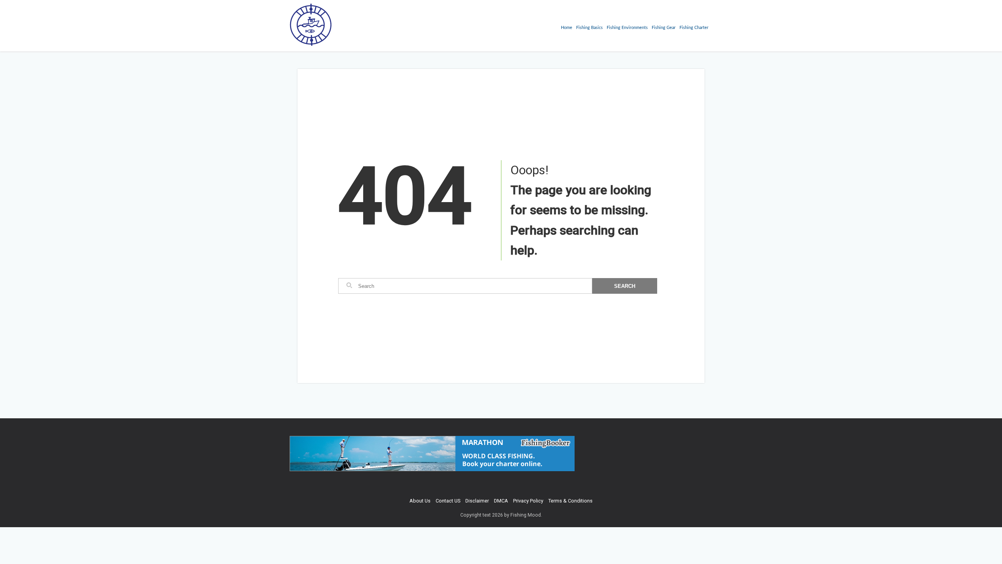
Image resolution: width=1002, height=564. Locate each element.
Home (566, 27)
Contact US (448, 501)
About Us (420, 501)
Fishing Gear (664, 27)
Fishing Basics (589, 27)
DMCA (501, 501)
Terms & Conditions (570, 501)
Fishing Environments (627, 27)
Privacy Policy (528, 501)
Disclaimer (477, 501)
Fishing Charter (693, 27)
